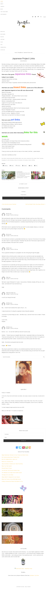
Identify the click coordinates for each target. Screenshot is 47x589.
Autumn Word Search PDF (8, 148)
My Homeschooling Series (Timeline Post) (10, 457)
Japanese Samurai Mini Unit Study (9, 79)
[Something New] (23, 174)
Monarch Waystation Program (8, 109)
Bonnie (7, 234)
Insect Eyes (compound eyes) (8, 97)
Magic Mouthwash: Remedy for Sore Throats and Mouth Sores (15, 455)
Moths (3, 104)
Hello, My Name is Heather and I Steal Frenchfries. (12, 463)
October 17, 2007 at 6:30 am (12, 235)
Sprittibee (8, 303)
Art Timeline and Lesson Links (8, 126)
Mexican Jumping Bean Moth (8, 101)
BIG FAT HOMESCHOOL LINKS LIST (9, 459)
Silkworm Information (6, 92)
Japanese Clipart (5, 80)
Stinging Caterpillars (6, 95)
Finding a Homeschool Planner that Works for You (12, 481)
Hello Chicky (28, 586)
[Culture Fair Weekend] (38, 175)
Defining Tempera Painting (8, 124)
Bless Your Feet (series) (7, 466)
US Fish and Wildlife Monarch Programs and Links (13, 111)
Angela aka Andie (9, 292)
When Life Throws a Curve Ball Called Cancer (11, 479)
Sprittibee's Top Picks (34, 575)
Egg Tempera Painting (7, 122)
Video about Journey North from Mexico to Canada (13, 115)
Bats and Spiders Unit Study (8, 141)
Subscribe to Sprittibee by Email (9, 154)
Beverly (7, 213)
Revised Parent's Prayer (7, 468)
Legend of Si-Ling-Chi (7, 102)
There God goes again (11, 67)
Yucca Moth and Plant (7, 99)
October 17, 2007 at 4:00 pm (12, 328)
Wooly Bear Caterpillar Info (8, 94)
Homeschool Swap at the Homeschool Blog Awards (19, 144)
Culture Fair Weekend (35, 179)
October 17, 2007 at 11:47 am (12, 294)
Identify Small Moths (6, 106)
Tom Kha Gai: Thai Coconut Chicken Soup (10, 470)
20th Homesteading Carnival (13, 142)
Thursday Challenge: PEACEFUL (8, 179)
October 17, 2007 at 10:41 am (12, 278)
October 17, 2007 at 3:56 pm (12, 304)
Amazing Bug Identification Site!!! (9, 108)
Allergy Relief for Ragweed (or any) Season (11, 477)
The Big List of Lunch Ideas (7, 474)
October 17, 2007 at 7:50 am (12, 249)
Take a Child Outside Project (8, 146)
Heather (7, 248)
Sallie (7, 277)
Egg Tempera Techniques (7, 127)
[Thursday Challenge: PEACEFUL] (8, 175)
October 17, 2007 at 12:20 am (12, 215)
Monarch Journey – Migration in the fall (10, 113)
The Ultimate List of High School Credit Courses (12, 472)
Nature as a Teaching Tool (7, 461)
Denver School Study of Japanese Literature (12, 82)
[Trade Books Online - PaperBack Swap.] (23, 568)
